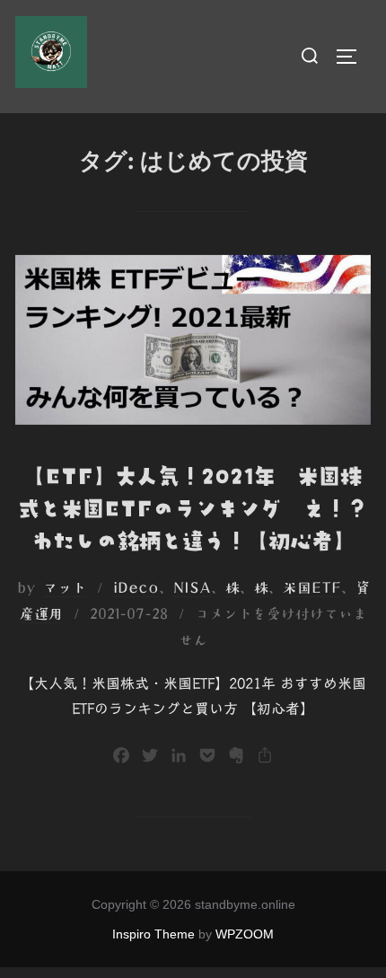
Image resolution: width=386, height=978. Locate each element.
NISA (192, 587)
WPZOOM (244, 934)
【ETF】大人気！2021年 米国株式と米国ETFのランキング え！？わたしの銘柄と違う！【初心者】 (193, 508)
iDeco (136, 587)
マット (64, 587)
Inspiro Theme (153, 934)
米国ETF (312, 587)
